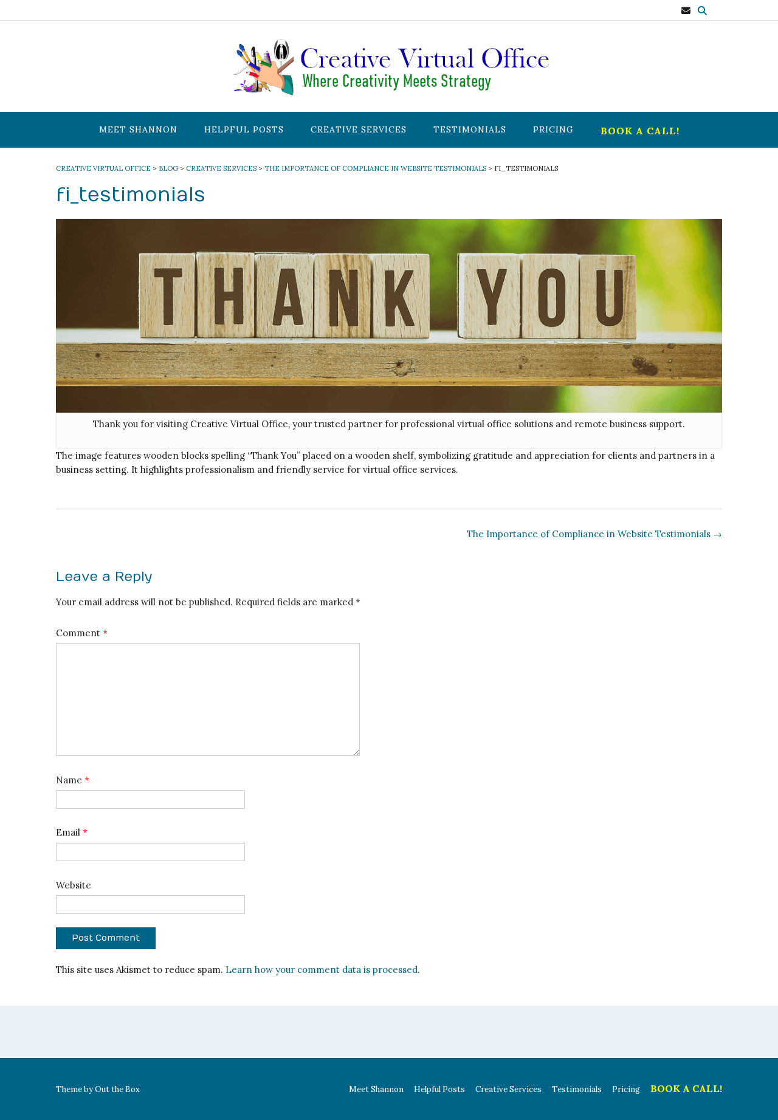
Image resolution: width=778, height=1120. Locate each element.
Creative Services (359, 129)
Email (72, 832)
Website (73, 885)
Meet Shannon (138, 129)
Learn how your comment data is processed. (322, 969)
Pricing (553, 129)
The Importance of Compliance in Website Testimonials (594, 534)
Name (72, 780)
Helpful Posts (244, 129)
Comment (82, 633)
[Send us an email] (686, 10)
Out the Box (117, 1089)
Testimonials (469, 129)
